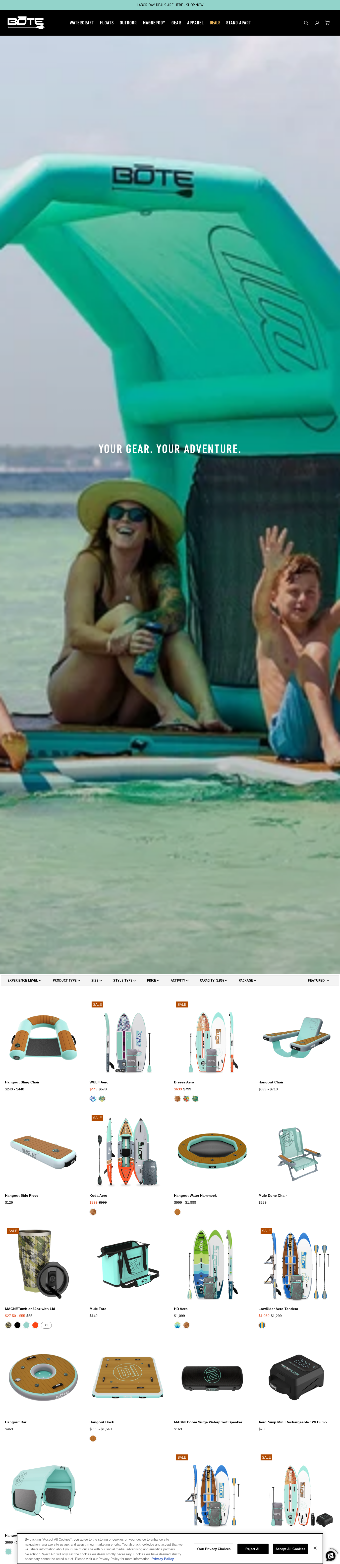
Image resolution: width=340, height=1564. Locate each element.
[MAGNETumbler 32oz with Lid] (43, 1264)
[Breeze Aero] (212, 1038)
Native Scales (102, 1098)
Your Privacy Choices (213, 1549)
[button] (317, 22)
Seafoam (26, 1325)
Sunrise (35, 1325)
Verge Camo (8, 1325)
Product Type (65, 980)
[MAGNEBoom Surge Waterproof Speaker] (212, 1377)
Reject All (252, 1549)
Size (95, 980)
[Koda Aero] (128, 1151)
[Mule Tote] (128, 1264)
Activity (178, 980)
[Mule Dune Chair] (297, 1151)
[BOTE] (26, 22)
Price (151, 980)
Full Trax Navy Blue (177, 1325)
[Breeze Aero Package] (297, 1490)
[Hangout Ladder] (128, 1490)
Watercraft (82, 23)
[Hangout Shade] (43, 1490)
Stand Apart (238, 23)
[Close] (315, 1548)
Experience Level (22, 980)
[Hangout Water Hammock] (212, 1151)
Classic (177, 1211)
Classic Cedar (177, 1098)
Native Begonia (186, 1098)
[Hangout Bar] (43, 1377)
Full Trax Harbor (262, 1325)
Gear (176, 23)
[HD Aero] (212, 1264)
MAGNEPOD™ (154, 23)
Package (246, 980)
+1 (46, 1325)
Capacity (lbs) (212, 980)
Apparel (195, 23)
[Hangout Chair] (297, 1038)
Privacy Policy (163, 1559)
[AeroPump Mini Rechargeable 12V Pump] (297, 1377)
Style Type (122, 980)
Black (17, 1325)
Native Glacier (93, 1098)
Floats (107, 23)
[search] (306, 22)
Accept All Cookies (290, 1549)
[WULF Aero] (128, 1038)
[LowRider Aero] (212, 1490)
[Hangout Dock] (128, 1377)
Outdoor (128, 23)
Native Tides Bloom (195, 1098)
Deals (215, 23)
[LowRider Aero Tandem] (297, 1264)
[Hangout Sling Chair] (43, 1038)
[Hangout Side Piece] (43, 1151)
